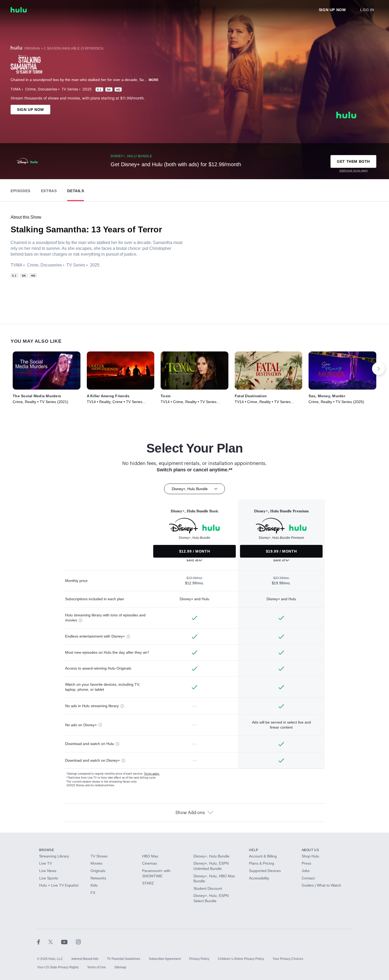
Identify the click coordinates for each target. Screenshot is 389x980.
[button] (20, 189)
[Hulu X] (54, 941)
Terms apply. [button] (152, 774)
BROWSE (46, 850)
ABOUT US (310, 850)
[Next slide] (378, 368)
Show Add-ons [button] (190, 813)
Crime (30, 89)
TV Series (70, 89)
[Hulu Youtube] (68, 941)
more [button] (154, 80)
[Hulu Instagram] (78, 941)
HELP (253, 850)
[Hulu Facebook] (42, 941)
